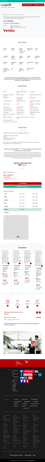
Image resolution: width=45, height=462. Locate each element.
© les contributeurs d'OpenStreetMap (18, 239)
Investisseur (15, 390)
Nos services (4, 7)
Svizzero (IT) (26, 408)
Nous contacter (12, 7)
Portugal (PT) (25, 403)
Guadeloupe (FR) (17, 401)
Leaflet (11, 239)
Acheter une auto (38, 5)
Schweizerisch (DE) (34, 406)
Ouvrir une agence (14, 380)
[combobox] (21, 342)
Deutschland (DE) (35, 403)
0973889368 (23, 183)
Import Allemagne (14, 385)
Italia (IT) (16, 406)
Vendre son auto (27, 5)
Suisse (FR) (23, 406)
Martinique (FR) (34, 399)
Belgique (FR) (27, 401)
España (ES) (15, 403)
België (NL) (35, 401)
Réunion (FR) (25, 399)
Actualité (15, 382)
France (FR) (16, 399)
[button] (18, 236)
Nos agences (15, 376)
